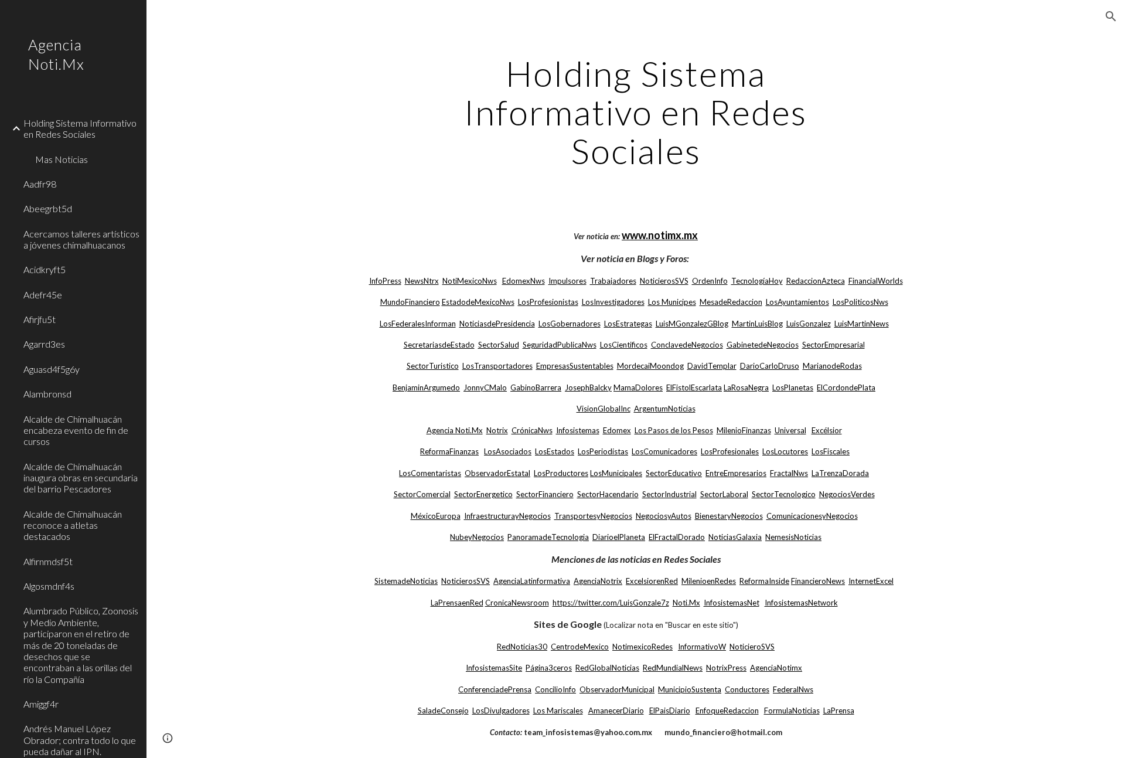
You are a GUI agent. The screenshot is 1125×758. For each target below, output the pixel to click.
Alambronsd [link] (47, 393)
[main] (635, 112)
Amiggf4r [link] (41, 703)
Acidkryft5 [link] (44, 269)
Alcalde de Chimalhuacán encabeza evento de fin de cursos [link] (75, 430)
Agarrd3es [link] (44, 343)
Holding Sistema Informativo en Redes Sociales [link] (80, 128)
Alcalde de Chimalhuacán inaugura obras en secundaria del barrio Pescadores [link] (80, 478)
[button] (1111, 16)
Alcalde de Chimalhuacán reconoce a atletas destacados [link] (72, 525)
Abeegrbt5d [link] (47, 208)
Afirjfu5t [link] (39, 319)
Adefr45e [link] (42, 294)
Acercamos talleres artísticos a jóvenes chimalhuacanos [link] (81, 239)
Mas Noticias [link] (61, 159)
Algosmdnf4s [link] (48, 586)
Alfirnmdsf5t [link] (48, 561)
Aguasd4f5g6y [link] (51, 369)
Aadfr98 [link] (39, 183)
